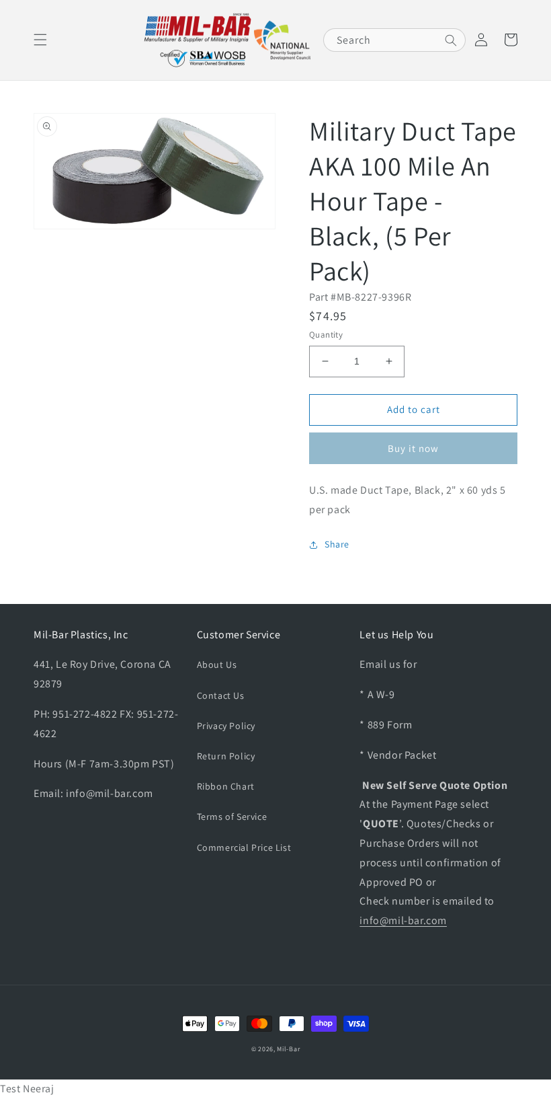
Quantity (326, 334)
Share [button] (337, 544)
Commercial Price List (244, 847)
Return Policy (226, 756)
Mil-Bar (288, 1049)
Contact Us (221, 695)
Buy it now (413, 448)
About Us (217, 664)
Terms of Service (232, 816)
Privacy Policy (226, 726)
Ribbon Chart (226, 786)
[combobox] (394, 40)
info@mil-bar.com (403, 920)
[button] (40, 39)
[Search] (451, 40)
